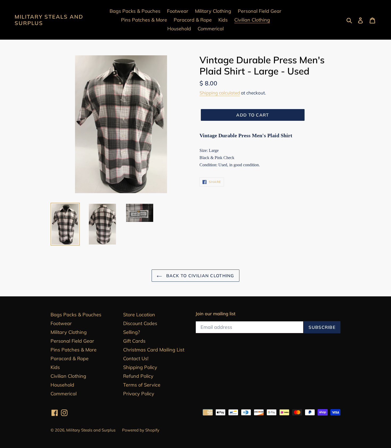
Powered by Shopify (140, 430)
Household (62, 385)
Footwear (61, 323)
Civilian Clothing (68, 376)
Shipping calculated (219, 93)
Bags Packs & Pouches (76, 315)
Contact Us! (135, 358)
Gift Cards (134, 341)
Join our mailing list (215, 313)
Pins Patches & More (74, 350)
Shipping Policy (140, 367)
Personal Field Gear (72, 341)
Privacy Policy (138, 394)
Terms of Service (141, 385)
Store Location (139, 315)
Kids (55, 367)
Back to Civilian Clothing (199, 275)
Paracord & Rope (70, 358)
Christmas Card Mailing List (153, 350)
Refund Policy (138, 376)
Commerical (64, 394)
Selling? (131, 332)
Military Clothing (69, 332)
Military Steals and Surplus (49, 20)
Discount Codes (140, 323)
